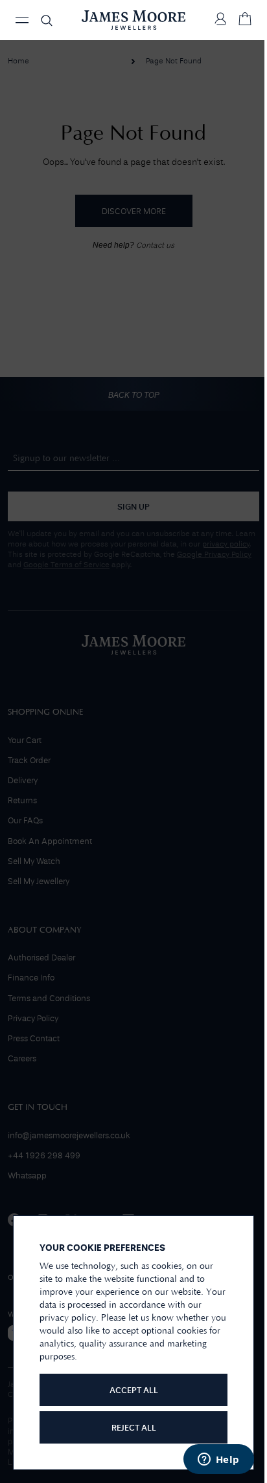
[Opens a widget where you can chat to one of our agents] (218, 1460)
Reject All (133, 1428)
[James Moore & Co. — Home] (133, 20)
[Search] (46, 20)
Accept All (134, 1391)
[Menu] (22, 20)
